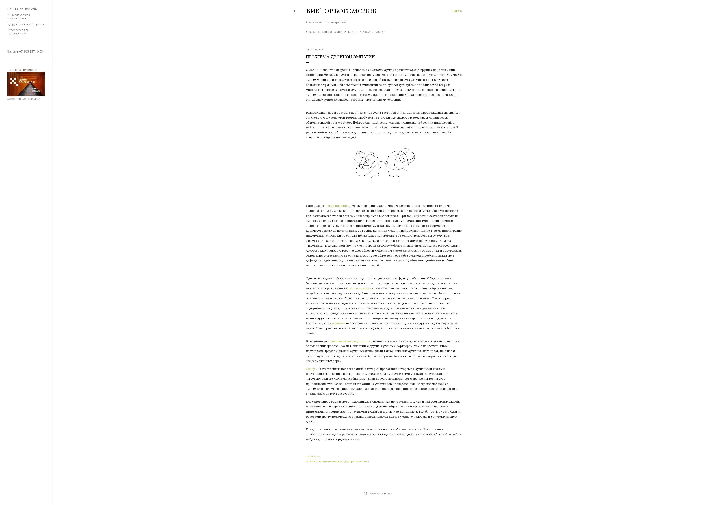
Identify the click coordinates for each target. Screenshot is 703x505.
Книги (327, 31)
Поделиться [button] (313, 456)
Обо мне (313, 31)
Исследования (360, 288)
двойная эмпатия (333, 461)
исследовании (336, 205)
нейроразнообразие (356, 461)
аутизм (317, 461)
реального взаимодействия (349, 341)
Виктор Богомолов (341, 11)
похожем (338, 323)
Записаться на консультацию (359, 31)
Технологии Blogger (380, 493)
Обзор (310, 369)
